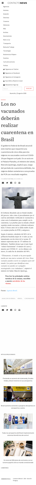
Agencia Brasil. (12, 290)
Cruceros (6, 21)
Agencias (6, 6)
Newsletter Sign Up (11, 85)
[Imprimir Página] (19, 182)
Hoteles (6, 10)
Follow (5, 65)
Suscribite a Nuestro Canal (14, 81)
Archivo (5, 32)
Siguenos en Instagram (12, 77)
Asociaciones (7, 36)
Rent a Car (6, 40)
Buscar (28, 88)
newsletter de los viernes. (15, 282)
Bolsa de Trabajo (8, 47)
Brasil (20, 298)
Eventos (6, 58)
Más (4, 29)
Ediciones (6, 25)
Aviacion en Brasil (9, 298)
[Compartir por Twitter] (7, 182)
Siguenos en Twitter (12, 69)
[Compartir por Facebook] (11, 182)
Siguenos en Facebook (12, 73)
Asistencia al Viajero (9, 54)
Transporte (7, 43)
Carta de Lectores (9, 62)
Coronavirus (29, 298)
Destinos (6, 18)
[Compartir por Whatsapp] (15, 182)
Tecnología (7, 51)
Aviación (6, 14)
